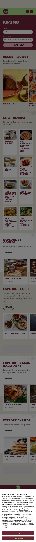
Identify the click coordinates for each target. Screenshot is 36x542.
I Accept (18, 533)
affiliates (17, 496)
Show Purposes (18, 538)
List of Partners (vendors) (9, 528)
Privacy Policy (23, 510)
